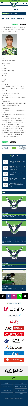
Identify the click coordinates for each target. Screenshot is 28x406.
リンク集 (7, 393)
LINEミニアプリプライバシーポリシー (21, 387)
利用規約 (21, 383)
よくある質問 (21, 393)
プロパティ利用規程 (21, 390)
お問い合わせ (7, 383)
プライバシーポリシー (7, 386)
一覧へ (14, 148)
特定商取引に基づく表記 (7, 390)
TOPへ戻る (14, 378)
